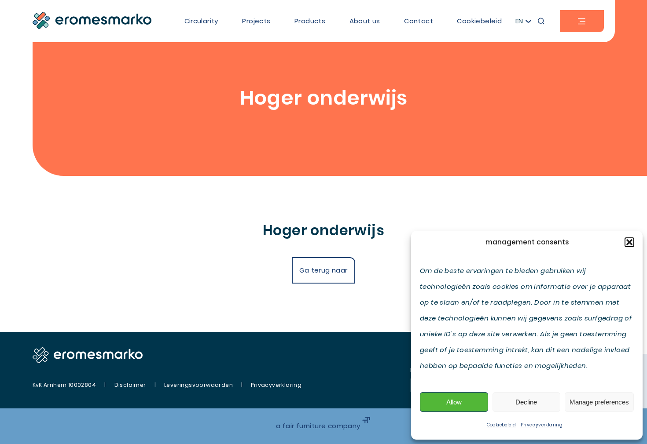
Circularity (201, 20)
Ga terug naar (323, 270)
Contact (418, 20)
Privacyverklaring (542, 425)
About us (364, 20)
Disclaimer (130, 385)
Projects (256, 20)
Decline (526, 402)
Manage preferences (599, 402)
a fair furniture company (319, 425)
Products (309, 20)
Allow (454, 402)
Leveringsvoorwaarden (198, 385)
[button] (629, 242)
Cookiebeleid (501, 425)
